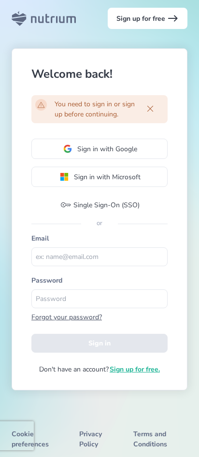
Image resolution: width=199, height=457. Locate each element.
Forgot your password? (66, 317)
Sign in (99, 343)
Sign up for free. (135, 369)
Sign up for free (147, 18)
